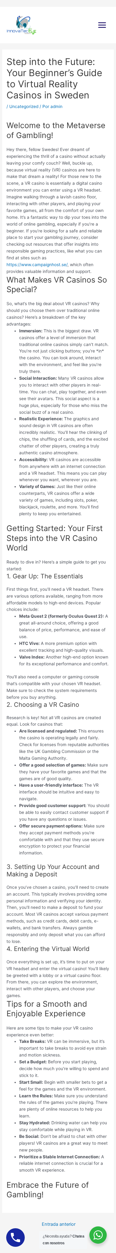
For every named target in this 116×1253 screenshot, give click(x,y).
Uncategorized (23, 106)
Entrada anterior (58, 1224)
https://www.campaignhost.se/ (36, 264)
